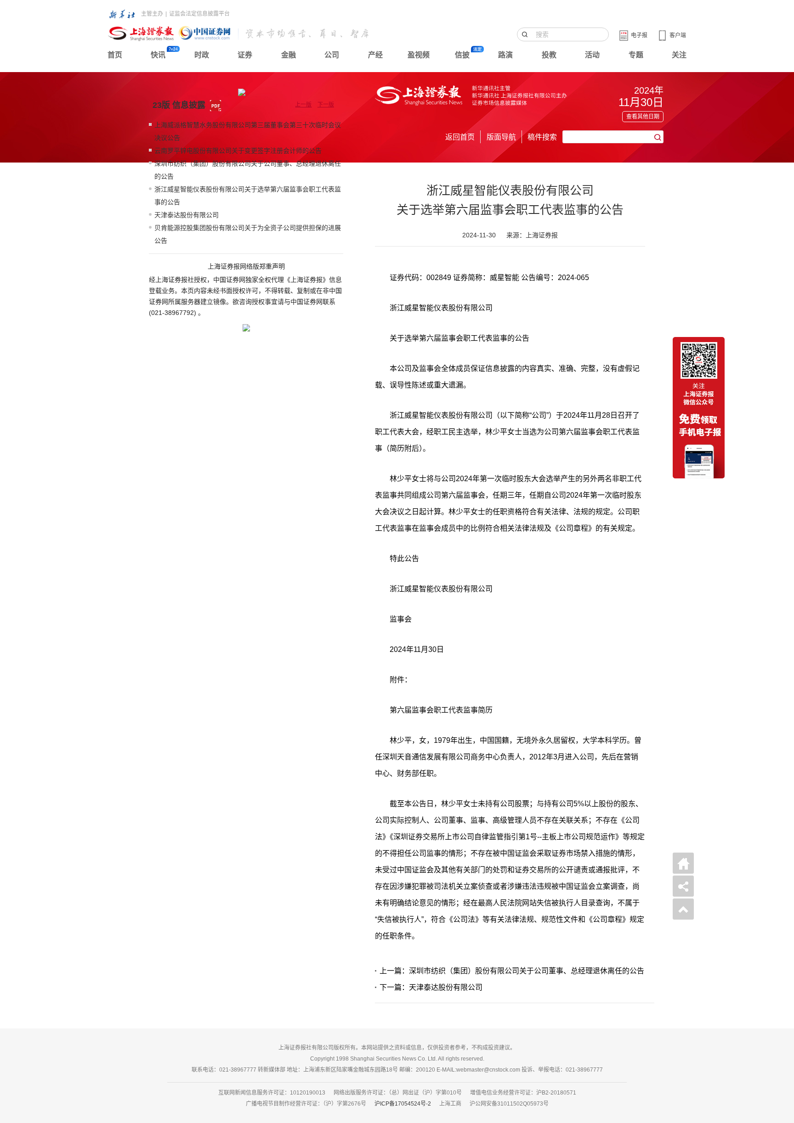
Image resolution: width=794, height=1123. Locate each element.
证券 (245, 55)
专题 (636, 55)
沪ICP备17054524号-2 (402, 1104)
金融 (288, 55)
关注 (679, 55)
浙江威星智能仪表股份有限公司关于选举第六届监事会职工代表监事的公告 (247, 195)
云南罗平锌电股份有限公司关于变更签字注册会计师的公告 (238, 150)
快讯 (158, 55)
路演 (505, 55)
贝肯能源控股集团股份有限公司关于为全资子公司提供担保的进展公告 (247, 234)
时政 (201, 55)
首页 (115, 55)
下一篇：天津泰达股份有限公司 (431, 987)
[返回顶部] (683, 909)
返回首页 (460, 137)
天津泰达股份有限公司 (186, 215)
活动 (592, 55)
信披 (462, 55)
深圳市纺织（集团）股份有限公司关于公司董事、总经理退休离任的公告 (247, 170)
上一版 (303, 104)
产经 (375, 55)
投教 (549, 55)
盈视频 (419, 55)
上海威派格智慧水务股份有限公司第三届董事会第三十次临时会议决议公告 (247, 131)
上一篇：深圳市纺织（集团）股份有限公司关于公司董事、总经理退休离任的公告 (512, 971)
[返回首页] (683, 863)
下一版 (326, 104)
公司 (331, 55)
